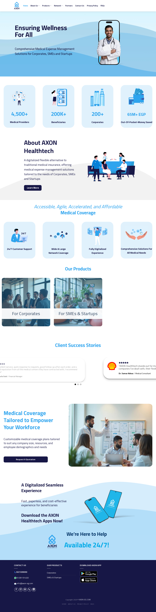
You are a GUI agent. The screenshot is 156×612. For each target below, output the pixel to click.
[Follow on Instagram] (21, 594)
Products (46, 5)
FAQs (103, 5)
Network (57, 5)
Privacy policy (83, 608)
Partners (69, 5)
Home (25, 5)
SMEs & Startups (54, 581)
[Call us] (29, 594)
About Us (34, 5)
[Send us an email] (25, 594)
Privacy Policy (92, 5)
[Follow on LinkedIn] (34, 594)
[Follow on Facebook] (16, 594)
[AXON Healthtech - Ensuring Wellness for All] (17, 6)
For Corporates (26, 313)
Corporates (51, 577)
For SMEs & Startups (77, 313)
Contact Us (79, 5)
